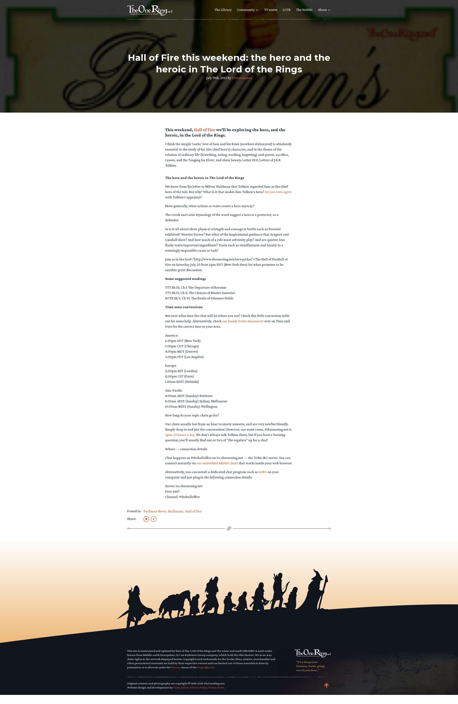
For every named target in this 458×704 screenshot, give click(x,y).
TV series (270, 10)
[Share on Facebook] (154, 519)
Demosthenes (242, 78)
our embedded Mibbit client (217, 463)
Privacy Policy (198, 687)
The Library (223, 10)
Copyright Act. (206, 667)
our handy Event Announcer (243, 321)
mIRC (263, 472)
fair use (175, 667)
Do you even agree (278, 192)
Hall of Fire (204, 129)
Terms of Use (216, 687)
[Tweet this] (146, 519)
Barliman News (154, 511)
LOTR (287, 10)
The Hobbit (304, 10)
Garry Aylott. (181, 687)
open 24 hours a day (179, 435)
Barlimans (175, 511)
